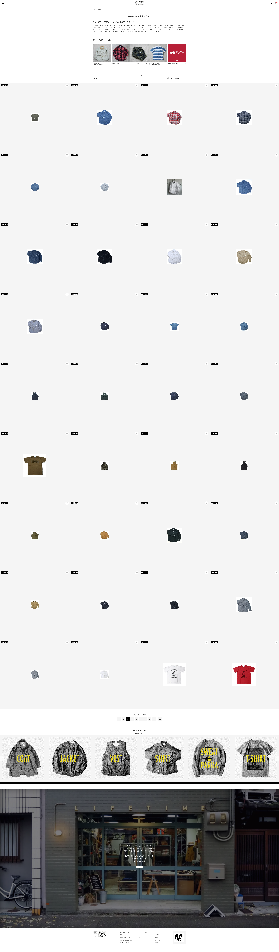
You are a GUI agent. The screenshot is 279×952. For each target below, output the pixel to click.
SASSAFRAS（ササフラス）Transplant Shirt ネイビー (226, 115)
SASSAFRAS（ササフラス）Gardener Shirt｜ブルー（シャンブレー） (231, 185)
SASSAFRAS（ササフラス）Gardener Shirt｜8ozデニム (87, 255)
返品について (123, 934)
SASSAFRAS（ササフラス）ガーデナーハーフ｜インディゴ (158, 394)
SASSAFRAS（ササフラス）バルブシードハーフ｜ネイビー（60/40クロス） (93, 324)
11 (160, 719)
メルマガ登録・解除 (142, 932)
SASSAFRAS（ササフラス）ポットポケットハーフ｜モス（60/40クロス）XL (163, 533)
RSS (139, 934)
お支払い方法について (125, 937)
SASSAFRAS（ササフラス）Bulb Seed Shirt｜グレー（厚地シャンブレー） (23, 255)
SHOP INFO (139, 867)
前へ (114, 719)
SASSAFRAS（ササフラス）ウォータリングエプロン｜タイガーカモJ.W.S (93, 464)
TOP (94, 9)
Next (277, 758)
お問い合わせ (158, 942)
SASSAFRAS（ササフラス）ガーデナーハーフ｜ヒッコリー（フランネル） (233, 533)
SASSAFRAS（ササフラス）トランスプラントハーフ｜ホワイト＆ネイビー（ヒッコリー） (237, 394)
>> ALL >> (139, 783)
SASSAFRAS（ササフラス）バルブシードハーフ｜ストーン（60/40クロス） (24, 324)
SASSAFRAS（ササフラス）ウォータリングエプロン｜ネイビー (20, 394)
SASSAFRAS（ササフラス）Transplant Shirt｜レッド (156, 115)
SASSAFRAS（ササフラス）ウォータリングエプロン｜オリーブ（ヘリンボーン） (25, 533)
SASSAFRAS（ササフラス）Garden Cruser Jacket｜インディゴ (90, 603)
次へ (164, 719)
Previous (2, 758)
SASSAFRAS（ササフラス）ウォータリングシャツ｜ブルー (228, 324)
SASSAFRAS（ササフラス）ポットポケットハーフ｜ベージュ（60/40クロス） (94, 533)
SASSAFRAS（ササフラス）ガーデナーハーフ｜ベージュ (228, 255)
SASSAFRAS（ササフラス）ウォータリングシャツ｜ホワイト (159, 255)
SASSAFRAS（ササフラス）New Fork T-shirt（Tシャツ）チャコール (21, 115)
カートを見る (158, 940)
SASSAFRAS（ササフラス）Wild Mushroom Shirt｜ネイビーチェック (91, 185)
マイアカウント (158, 932)
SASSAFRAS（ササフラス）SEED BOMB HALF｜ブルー (158, 603)
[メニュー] (3, 3)
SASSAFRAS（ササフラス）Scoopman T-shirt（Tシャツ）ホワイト (161, 672)
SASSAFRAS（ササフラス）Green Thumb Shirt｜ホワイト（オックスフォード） (165, 185)
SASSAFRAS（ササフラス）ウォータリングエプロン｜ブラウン (160, 464)
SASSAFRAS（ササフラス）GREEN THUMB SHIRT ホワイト (89, 672)
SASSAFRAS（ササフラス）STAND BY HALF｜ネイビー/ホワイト (21, 672)
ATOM (139, 937)
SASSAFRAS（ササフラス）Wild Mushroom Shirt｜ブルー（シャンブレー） (23, 185)
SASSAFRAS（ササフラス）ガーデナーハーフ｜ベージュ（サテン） (21, 603)
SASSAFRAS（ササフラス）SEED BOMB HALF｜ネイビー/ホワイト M (232, 603)
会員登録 (157, 934)
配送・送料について (124, 932)
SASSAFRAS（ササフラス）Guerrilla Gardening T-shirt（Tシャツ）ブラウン (23, 464)
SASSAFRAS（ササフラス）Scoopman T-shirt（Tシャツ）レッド (230, 672)
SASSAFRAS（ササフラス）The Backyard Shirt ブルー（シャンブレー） (92, 115)
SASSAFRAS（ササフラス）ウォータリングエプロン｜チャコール (90, 394)
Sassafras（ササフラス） (102, 9)
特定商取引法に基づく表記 (126, 940)
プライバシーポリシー (125, 942)
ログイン (157, 937)
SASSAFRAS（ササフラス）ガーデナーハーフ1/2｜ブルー (158, 324)
